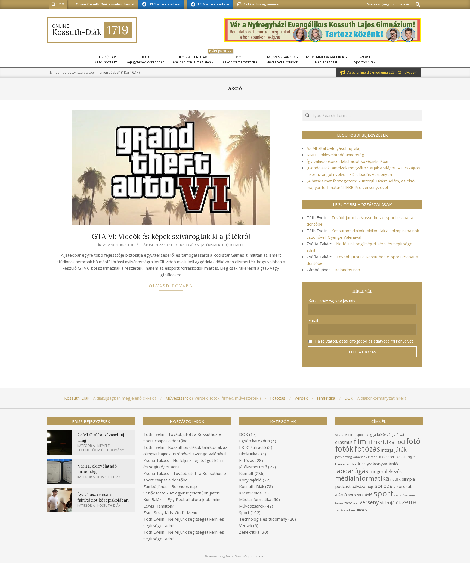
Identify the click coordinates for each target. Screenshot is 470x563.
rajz (370, 487)
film (360, 441)
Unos (229, 556)
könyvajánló (385, 464)
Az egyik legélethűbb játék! (194, 493)
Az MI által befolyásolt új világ (334, 148)
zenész (340, 510)
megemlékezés (385, 471)
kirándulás (375, 457)
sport (383, 493)
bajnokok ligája (365, 435)
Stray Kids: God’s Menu (175, 512)
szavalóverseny (404, 495)
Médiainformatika (255, 499)
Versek (245, 525)
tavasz (339, 503)
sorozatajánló (360, 494)
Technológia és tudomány (100, 450)
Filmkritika (248, 453)
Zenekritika (249, 532)
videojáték (390, 503)
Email (313, 320)
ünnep (362, 510)
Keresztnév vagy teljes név (331, 300)
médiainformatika (362, 478)
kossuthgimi (406, 456)
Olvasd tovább (171, 285)
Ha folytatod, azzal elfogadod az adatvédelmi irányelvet (363, 341)
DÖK (243, 434)
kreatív (340, 464)
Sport (244, 512)
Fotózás (246, 460)
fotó (413, 441)
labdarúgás (351, 470)
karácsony (360, 457)
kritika (352, 464)
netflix (395, 479)
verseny (369, 502)
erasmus (344, 442)
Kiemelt (237, 244)
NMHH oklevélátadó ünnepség (335, 154)
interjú (387, 450)
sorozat (385, 486)
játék (400, 449)
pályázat (359, 486)
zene (409, 501)
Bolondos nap (347, 269)
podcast (343, 486)
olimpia (408, 479)
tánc (348, 502)
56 (336, 435)
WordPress (257, 556)
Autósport (346, 435)
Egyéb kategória (254, 440)
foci (400, 442)
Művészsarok (251, 506)
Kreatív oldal (250, 493)
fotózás (367, 449)
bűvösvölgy (386, 434)
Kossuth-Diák (108, 477)
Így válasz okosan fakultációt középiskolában (348, 161)
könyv (365, 463)
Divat (400, 434)
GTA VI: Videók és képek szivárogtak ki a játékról (171, 236)
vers (355, 503)
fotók (344, 449)
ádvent (351, 510)
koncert (389, 457)
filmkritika (381, 442)
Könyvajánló (250, 480)
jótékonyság (343, 457)
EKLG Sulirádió (252, 447)
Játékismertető (215, 244)
